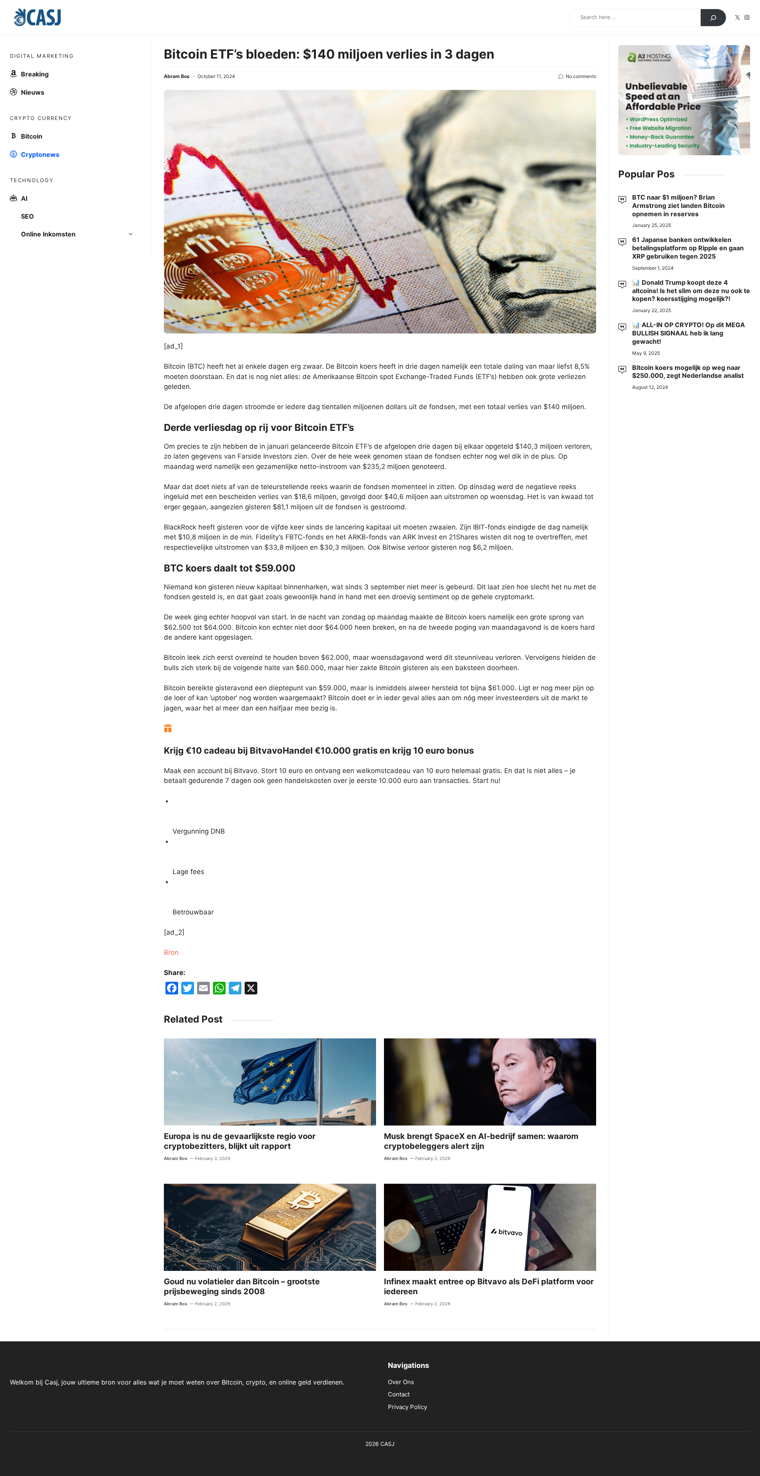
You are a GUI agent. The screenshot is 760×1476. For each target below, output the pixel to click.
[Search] (713, 18)
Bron (171, 952)
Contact (399, 1394)
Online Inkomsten (48, 234)
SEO (27, 216)
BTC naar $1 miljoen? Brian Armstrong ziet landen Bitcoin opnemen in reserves (678, 205)
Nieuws (32, 92)
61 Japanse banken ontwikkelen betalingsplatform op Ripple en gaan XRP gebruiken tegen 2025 (688, 248)
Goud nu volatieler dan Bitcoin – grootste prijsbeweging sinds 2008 (242, 1286)
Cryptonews (40, 154)
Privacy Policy (407, 1407)
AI (24, 198)
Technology (32, 180)
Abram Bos (177, 76)
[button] (133, 234)
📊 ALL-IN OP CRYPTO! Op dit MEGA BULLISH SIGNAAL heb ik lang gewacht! (688, 333)
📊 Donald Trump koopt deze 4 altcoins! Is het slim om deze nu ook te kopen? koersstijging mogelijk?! (691, 290)
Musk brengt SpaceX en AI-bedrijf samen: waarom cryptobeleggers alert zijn (481, 1141)
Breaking (35, 74)
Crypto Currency (41, 118)
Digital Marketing (42, 56)
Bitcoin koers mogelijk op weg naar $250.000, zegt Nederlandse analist (688, 371)
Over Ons (401, 1382)
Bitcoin (31, 136)
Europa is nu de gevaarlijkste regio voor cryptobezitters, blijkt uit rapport (239, 1141)
